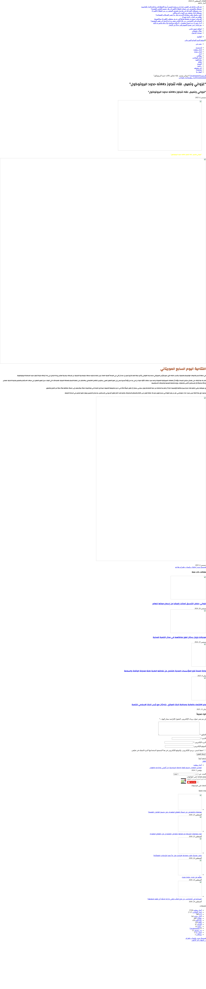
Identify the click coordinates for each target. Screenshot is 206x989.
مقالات (199, 56)
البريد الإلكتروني (199, 742)
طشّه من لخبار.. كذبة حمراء (192, 17)
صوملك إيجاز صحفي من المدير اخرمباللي (187, 13)
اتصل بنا (199, 72)
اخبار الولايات (197, 58)
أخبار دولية (198, 52)
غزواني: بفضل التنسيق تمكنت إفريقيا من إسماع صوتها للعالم (179, 603)
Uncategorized (195, 76)
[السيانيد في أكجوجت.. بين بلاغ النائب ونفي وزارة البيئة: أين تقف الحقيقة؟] (190, 896)
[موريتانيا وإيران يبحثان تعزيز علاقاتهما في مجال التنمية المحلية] (188, 632)
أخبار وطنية (198, 50)
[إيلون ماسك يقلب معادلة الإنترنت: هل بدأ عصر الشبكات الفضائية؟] (190, 853)
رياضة (199, 66)
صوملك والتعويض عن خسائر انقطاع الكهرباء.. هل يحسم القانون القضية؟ (176, 9)
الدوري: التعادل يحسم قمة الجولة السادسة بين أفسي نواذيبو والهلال (176, 767)
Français (199, 70)
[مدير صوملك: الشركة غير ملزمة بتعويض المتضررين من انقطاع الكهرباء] (190, 831)
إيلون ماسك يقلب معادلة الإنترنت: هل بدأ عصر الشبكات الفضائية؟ (179, 15)
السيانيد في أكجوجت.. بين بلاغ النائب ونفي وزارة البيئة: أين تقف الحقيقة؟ (176, 21)
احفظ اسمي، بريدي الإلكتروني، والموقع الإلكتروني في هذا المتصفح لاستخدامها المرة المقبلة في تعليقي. (167, 750)
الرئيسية (199, 48)
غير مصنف (198, 68)
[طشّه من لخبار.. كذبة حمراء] (190, 875)
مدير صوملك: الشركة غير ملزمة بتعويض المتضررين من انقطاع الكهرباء (177, 11)
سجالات (199, 934)
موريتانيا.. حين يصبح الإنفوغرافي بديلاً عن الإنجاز (185, 25)
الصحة (199, 64)
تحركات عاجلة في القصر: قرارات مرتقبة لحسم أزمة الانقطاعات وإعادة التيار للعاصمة (171, 7)
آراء (200, 54)
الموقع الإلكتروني (200, 746)
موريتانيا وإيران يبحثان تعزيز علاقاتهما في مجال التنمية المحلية (179, 637)
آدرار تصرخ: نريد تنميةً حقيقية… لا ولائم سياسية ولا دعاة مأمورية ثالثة (177, 23)
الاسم (203, 738)
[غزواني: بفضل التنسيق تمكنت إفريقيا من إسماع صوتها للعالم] (188, 599)
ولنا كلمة (198, 60)
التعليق (203, 735)
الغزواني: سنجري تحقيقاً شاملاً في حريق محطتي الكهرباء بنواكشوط (178, 19)
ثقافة (200, 62)
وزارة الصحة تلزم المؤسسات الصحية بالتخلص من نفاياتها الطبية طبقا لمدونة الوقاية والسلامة (165, 671)
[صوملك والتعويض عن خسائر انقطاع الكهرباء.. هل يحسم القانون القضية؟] (190, 809)
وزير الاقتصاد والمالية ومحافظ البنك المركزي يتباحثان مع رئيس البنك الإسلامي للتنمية (169, 704)
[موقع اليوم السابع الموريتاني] (195, 40)
